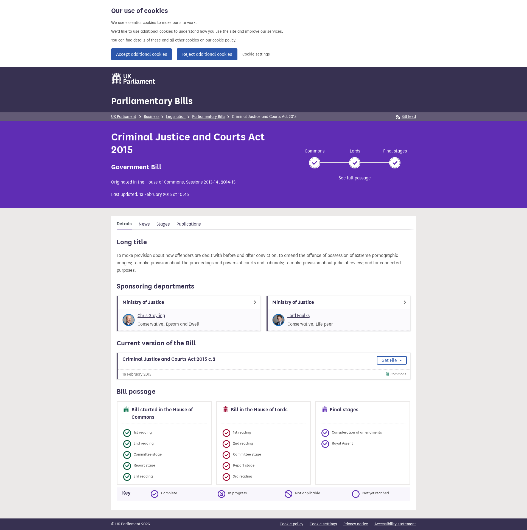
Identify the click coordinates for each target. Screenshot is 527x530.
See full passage (355, 178)
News (144, 224)
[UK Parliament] (133, 78)
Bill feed (409, 116)
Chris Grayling (151, 315)
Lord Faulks (298, 315)
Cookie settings (256, 54)
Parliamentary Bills (152, 101)
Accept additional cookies (141, 54)
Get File (390, 360)
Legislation (176, 116)
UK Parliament (123, 116)
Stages (163, 224)
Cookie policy (291, 524)
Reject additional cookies (207, 54)
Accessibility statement (395, 524)
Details (124, 224)
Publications (188, 224)
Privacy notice (355, 524)
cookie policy (223, 40)
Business (151, 116)
